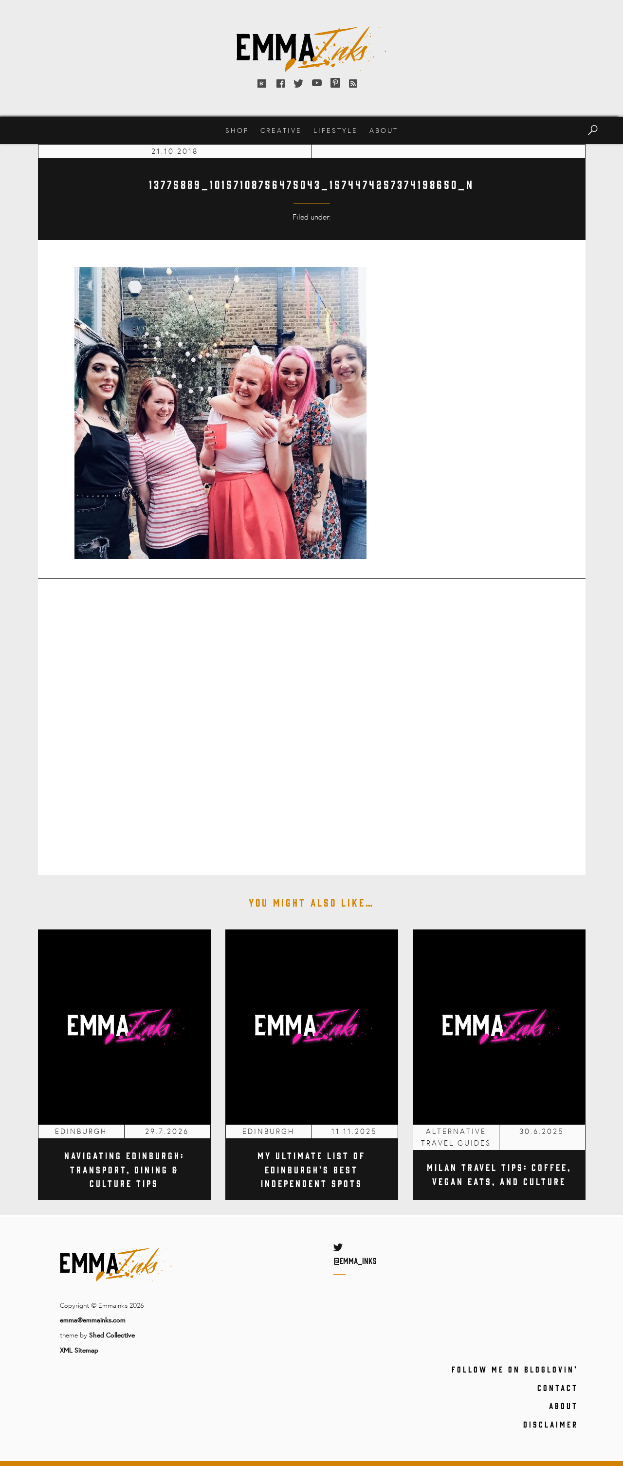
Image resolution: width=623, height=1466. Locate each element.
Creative (281, 130)
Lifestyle (335, 130)
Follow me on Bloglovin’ (515, 1369)
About (383, 130)
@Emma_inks (355, 1260)
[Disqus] (311, 720)
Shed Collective (112, 1334)
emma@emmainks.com (93, 1319)
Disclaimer (550, 1424)
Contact (557, 1387)
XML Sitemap (79, 1350)
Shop (237, 130)
